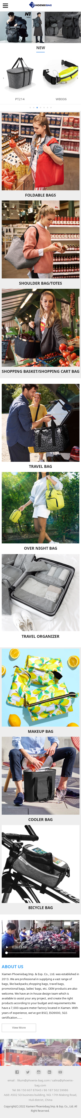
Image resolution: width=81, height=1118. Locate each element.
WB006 (61, 99)
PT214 (20, 99)
